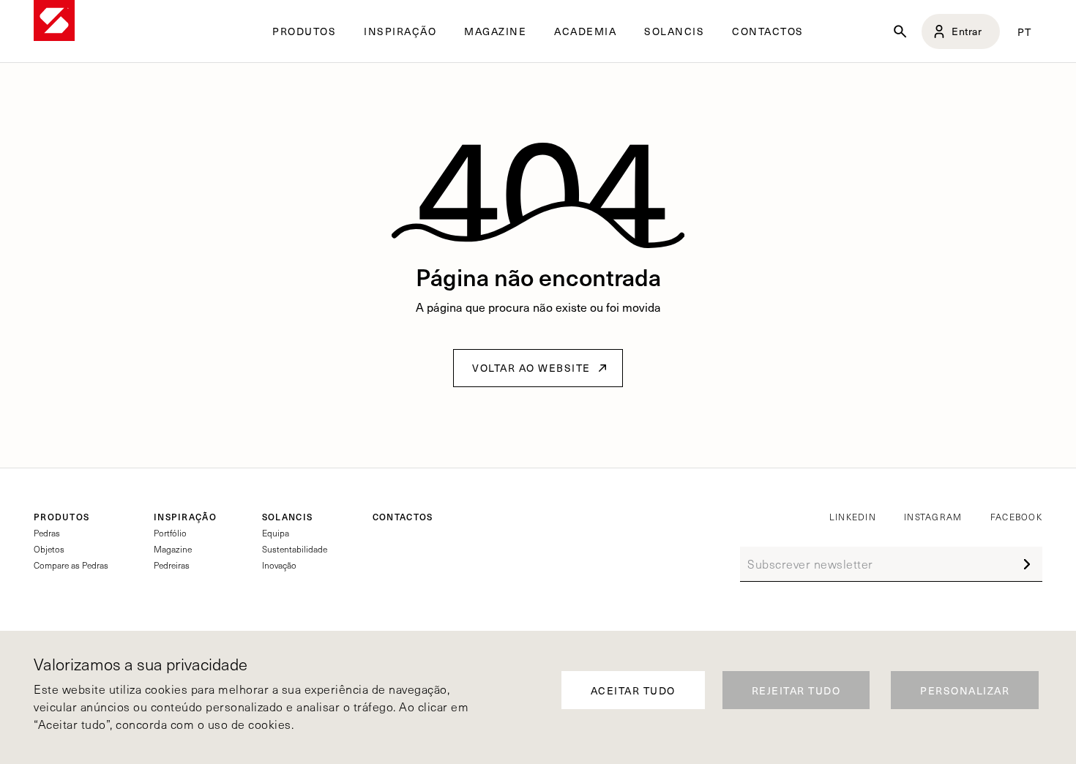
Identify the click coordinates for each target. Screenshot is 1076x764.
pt (1024, 31)
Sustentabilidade (294, 549)
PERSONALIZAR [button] (964, 690)
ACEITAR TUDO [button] (633, 690)
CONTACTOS (768, 31)
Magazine (173, 549)
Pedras (47, 533)
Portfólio (170, 533)
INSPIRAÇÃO (185, 517)
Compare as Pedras (71, 565)
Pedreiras (172, 565)
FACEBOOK (1016, 517)
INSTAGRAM (933, 517)
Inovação (279, 565)
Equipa (275, 533)
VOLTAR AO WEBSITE (531, 368)
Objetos (49, 549)
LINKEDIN (852, 517)
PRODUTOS (61, 517)
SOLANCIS (674, 31)
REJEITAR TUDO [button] (796, 690)
